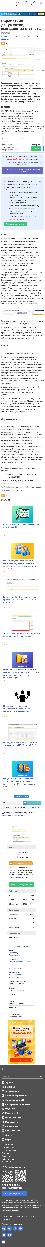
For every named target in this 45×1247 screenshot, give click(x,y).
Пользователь (14, 955)
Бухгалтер (13, 953)
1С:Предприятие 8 (16, 968)
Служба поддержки (15, 1167)
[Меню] (3, 3)
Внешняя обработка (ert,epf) (20, 962)
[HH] (15, 1228)
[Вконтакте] (9, 1228)
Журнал (9, 1082)
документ (19, 487)
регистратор (6, 490)
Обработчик (9, 487)
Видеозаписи (12, 1126)
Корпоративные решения (17, 1104)
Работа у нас (8, 1159)
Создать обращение (14, 1194)
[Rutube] (9, 1235)
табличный (18, 490)
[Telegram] (4, 1228)
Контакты (6, 1161)
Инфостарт (6, 483)
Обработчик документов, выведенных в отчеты (21, 25)
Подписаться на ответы (12, 803)
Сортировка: (15, 807)
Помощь (6, 1156)
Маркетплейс (12, 1113)
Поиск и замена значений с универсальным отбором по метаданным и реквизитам (16, 708)
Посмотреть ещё (22, 796)
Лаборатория (12, 1091)
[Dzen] (20, 1228)
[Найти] (41, 1076)
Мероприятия (12, 1122)
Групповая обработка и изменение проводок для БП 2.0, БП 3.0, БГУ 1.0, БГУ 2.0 (21, 599)
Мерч (8, 1139)
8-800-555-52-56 (11, 1185)
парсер (39, 487)
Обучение (10, 1109)
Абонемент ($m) (15, 1016)
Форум (8, 1135)
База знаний (11, 1087)
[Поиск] (9, 3)
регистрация (7, 815)
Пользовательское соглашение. (16, 1208)
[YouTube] (4, 1235)
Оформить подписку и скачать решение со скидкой (22, 170)
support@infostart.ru (12, 1188)
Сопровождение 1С (14, 1100)
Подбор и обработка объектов (21, 946)
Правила (6, 1153)
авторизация (19, 815)
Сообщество (8, 1147)
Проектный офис (13, 1117)
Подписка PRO (9, 1150)
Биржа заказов (12, 1131)
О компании (8, 1144)
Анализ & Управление (16, 1095)
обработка (30, 487)
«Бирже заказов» (16, 877)
